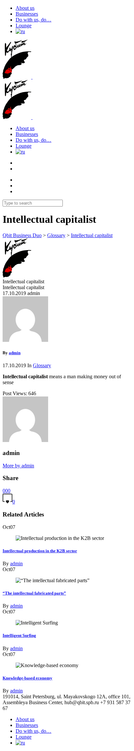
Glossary (42, 365)
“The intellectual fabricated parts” (34, 593)
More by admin (18, 465)
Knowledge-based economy (27, 678)
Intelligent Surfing (19, 635)
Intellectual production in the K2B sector (40, 550)
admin (16, 563)
